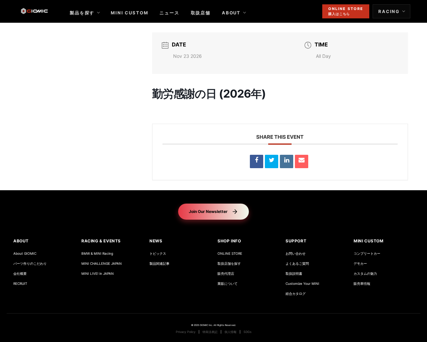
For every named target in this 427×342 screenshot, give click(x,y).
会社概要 (20, 273)
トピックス (157, 253)
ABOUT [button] (21, 240)
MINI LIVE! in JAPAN (97, 273)
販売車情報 (362, 284)
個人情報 (231, 332)
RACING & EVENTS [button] (101, 240)
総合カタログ (296, 294)
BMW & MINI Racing (97, 253)
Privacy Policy (185, 332)
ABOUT (231, 12)
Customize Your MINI (302, 284)
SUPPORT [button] (296, 240)
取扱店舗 (200, 12)
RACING (389, 11)
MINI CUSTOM (129, 12)
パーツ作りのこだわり (30, 263)
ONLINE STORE (230, 253)
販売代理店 (226, 273)
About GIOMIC (24, 253)
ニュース (169, 12)
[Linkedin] (286, 161)
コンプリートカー (367, 253)
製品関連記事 (159, 263)
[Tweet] (271, 161)
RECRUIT (20, 284)
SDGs (248, 332)
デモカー (360, 263)
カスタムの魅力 (365, 273)
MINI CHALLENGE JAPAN (101, 263)
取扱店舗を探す (229, 263)
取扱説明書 (294, 273)
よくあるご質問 (297, 263)
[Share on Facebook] (256, 161)
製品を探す (82, 12)
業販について (228, 284)
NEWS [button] (155, 240)
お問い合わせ (296, 253)
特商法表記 (210, 332)
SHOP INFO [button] (229, 240)
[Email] (301, 161)
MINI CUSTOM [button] (369, 240)
